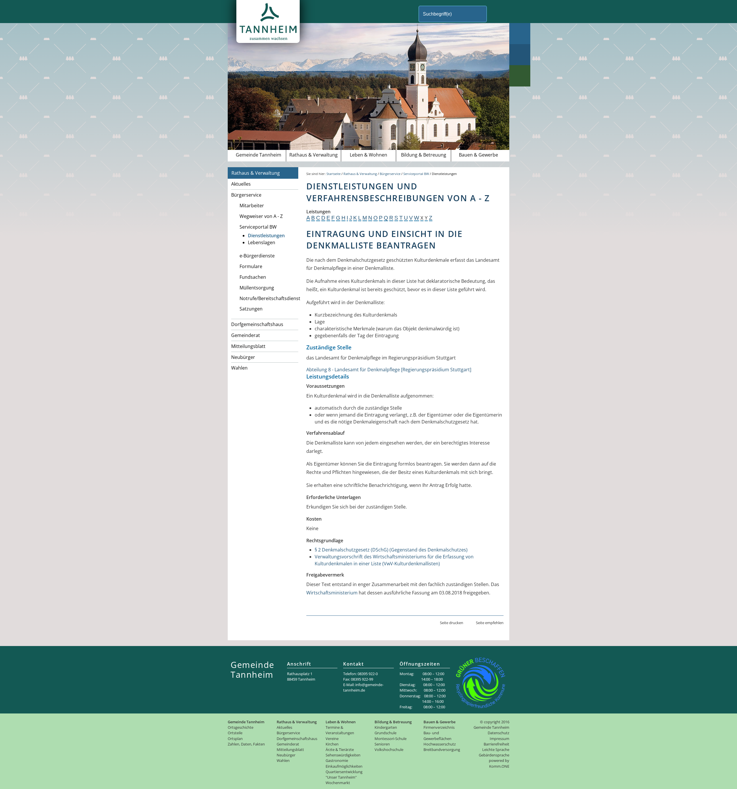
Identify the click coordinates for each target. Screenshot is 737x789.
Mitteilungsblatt (248, 346)
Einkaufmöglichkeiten (344, 766)
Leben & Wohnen (368, 155)
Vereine (332, 738)
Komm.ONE (499, 766)
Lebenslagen (261, 242)
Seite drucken (451, 622)
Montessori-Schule (391, 738)
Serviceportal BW (258, 227)
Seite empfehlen (490, 622)
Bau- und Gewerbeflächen (437, 735)
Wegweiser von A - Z (261, 216)
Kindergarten (386, 727)
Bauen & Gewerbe (478, 155)
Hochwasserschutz (439, 744)
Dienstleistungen (266, 235)
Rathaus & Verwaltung (313, 155)
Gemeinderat (245, 335)
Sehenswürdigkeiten (343, 755)
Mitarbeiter (252, 205)
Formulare (251, 266)
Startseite (333, 174)
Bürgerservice (246, 195)
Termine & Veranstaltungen (340, 730)
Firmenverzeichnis (439, 727)
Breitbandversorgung (441, 749)
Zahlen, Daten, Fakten (246, 744)
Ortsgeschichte (240, 727)
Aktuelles (241, 184)
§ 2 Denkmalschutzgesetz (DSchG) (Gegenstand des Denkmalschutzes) (391, 550)
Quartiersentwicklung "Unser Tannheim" (344, 774)
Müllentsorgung (257, 288)
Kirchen (332, 744)
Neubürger (243, 357)
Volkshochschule (389, 749)
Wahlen (239, 368)
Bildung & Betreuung (423, 155)
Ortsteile (235, 732)
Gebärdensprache (494, 755)
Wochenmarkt (338, 782)
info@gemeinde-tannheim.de (363, 687)
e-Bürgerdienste (257, 256)
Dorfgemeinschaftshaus (257, 324)
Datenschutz (498, 732)
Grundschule (385, 732)
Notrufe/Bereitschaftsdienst (269, 298)
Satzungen (251, 309)
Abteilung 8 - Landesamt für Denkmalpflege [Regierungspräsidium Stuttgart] (388, 369)
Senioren (382, 744)
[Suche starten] (496, 14)
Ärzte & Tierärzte (340, 749)
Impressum (499, 738)
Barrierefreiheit (496, 744)
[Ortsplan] (519, 54)
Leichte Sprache (495, 749)
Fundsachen (253, 277)
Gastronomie (337, 760)
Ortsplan (235, 738)
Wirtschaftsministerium (332, 593)
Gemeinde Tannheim (258, 155)
